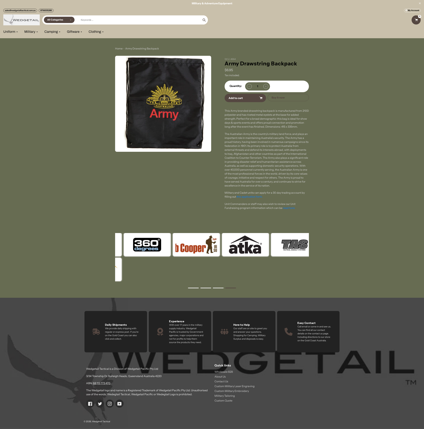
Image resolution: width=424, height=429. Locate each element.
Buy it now (278, 97)
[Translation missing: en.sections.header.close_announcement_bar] (420, 3)
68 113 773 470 (101, 383)
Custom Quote (223, 400)
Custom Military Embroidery (231, 391)
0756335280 (46, 10)
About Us (220, 376)
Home (119, 48)
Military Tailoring (224, 395)
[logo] (187, 245)
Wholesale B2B (223, 371)
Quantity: (236, 86)
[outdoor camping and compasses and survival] (236, 245)
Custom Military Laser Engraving (234, 386)
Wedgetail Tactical (101, 421)
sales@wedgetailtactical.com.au (20, 10)
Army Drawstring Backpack (142, 48)
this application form (249, 196)
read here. (289, 208)
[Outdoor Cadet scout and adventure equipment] (138, 245)
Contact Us (221, 381)
